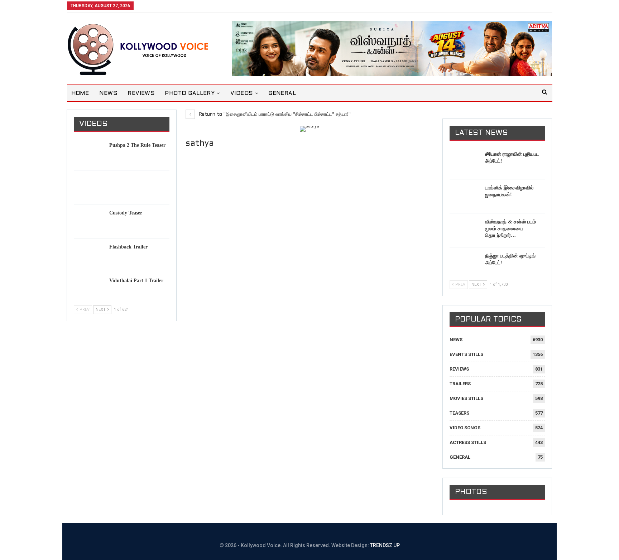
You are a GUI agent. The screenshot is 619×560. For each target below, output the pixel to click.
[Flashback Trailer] (89, 254)
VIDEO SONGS (465, 427)
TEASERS (459, 413)
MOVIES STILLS (466, 398)
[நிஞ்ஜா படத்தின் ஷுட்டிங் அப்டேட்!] (465, 263)
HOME (80, 93)
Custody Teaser (125, 213)
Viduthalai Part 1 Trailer (136, 280)
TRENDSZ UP (385, 545)
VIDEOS (241, 93)
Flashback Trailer (128, 247)
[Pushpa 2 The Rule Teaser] (89, 153)
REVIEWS (141, 93)
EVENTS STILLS (466, 354)
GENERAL (282, 93)
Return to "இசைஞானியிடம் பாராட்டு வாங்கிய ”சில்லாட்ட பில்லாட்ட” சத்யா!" (274, 114)
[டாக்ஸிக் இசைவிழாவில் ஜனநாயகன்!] (465, 195)
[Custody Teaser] (89, 220)
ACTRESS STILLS (468, 442)
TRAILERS (460, 383)
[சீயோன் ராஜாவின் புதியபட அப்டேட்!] (465, 162)
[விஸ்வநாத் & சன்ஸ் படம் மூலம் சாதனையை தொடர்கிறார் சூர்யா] (465, 229)
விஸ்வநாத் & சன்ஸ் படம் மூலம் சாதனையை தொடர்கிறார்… (510, 228)
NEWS (108, 93)
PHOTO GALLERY (190, 93)
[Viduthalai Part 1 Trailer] (89, 288)
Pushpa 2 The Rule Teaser (137, 145)
